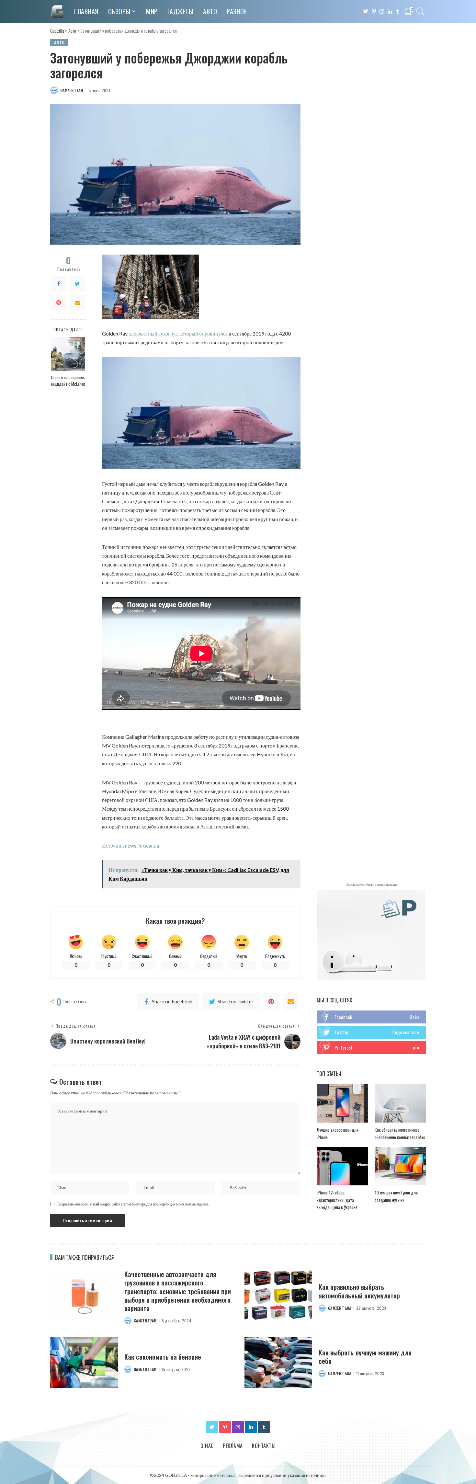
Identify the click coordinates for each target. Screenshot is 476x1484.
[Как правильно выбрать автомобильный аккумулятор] (278, 1295)
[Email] (77, 302)
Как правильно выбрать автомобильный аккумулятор (359, 1291)
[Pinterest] (58, 302)
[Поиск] (420, 11)
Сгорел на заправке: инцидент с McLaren (68, 380)
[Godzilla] (57, 11)
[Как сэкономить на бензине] (84, 1362)
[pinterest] (371, 1047)
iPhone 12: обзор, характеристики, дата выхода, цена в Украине (337, 1199)
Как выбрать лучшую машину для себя (365, 1356)
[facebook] (371, 1016)
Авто (59, 42)
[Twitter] (77, 283)
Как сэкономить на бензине (162, 1357)
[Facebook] (58, 283)
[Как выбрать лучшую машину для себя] (278, 1362)
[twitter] (371, 1032)
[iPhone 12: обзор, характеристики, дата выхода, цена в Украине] (342, 1166)
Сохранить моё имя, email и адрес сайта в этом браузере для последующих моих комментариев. (133, 1204)
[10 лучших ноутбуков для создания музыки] (400, 1166)
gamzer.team (71, 90)
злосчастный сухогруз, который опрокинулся (178, 333)
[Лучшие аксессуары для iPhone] (342, 1103)
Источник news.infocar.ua (130, 845)
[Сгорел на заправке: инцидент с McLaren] (68, 354)
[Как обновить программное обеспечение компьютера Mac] (400, 1103)
